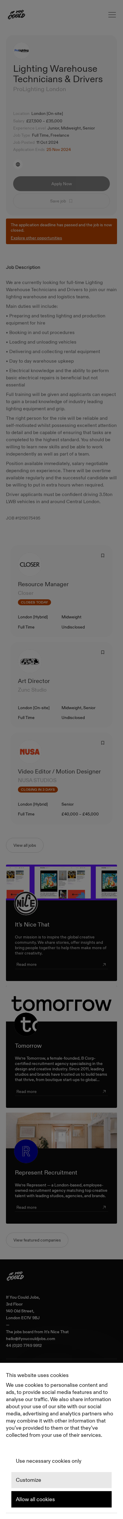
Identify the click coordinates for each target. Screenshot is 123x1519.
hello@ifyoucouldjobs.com (30, 1339)
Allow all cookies (35, 1499)
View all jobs (24, 845)
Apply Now (61, 183)
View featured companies (37, 1240)
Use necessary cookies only (49, 1461)
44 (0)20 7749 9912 (24, 1345)
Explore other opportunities (36, 238)
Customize (28, 1480)
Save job (58, 201)
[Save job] (102, 555)
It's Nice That (56, 1332)
